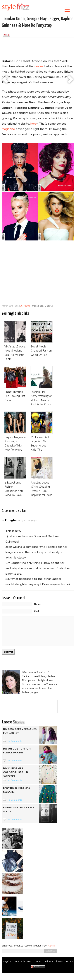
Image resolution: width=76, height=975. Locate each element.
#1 (3, 520)
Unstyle (49, 306)
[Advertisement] (38, 49)
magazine (8, 129)
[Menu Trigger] (67, 9)
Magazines (37, 306)
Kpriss (51, 945)
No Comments (15, 741)
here (33, 123)
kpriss (27, 306)
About (52, 961)
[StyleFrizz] (16, 11)
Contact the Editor (35, 961)
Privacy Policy (66, 961)
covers (39, 66)
